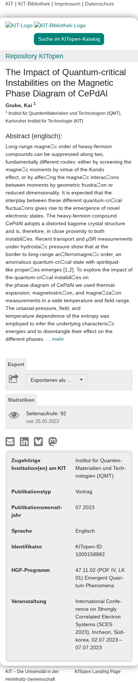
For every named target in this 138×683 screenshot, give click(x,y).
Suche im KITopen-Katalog (69, 39)
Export (16, 364)
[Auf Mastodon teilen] (52, 441)
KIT (10, 4)
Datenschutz (99, 4)
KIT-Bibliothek (35, 4)
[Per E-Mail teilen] (11, 441)
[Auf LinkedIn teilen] (25, 441)
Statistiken (21, 400)
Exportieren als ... (55, 380)
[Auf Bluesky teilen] (40, 441)
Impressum (67, 4)
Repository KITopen (34, 56)
